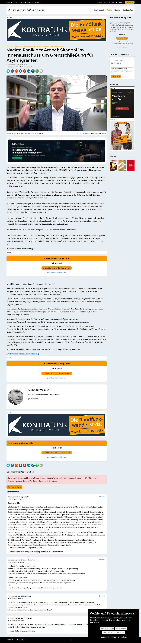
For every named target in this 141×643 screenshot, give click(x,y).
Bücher (15, 2)
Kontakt (111, 2)
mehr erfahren (122, 47)
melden (102, 496)
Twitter (8, 71)
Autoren (9, 2)
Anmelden (121, 2)
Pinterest (24, 71)
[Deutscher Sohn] (122, 165)
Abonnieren (116, 76)
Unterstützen (130, 2)
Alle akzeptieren (107, 628)
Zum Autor (33, 399)
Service (21, 2)
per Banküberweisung (56, 273)
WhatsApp (37, 71)
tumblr (20, 71)
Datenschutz (122, 637)
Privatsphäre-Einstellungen (113, 632)
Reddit (16, 71)
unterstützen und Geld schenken (56, 268)
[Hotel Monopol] (130, 165)
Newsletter (30, 2)
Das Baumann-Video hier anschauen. (22, 354)
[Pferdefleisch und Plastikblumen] (113, 165)
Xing (33, 71)
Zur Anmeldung (14, 487)
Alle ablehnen (121, 628)
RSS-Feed (99, 2)
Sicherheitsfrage (116, 63)
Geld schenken (122, 38)
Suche (106, 2)
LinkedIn (28, 71)
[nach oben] (70, 640)
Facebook (12, 71)
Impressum (112, 637)
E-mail (41, 71)
